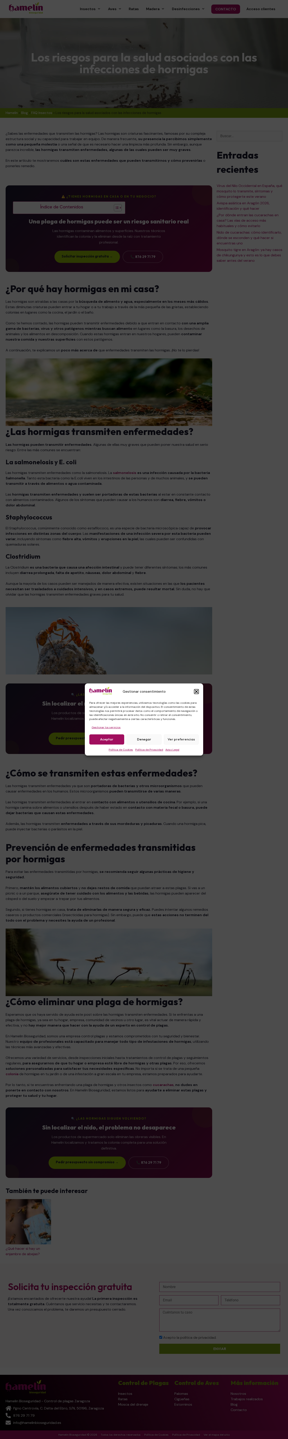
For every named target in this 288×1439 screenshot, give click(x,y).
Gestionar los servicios (106, 727)
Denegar (144, 739)
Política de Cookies (121, 749)
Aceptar (106, 739)
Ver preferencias (181, 739)
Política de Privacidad (149, 749)
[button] (196, 691)
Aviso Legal (172, 749)
